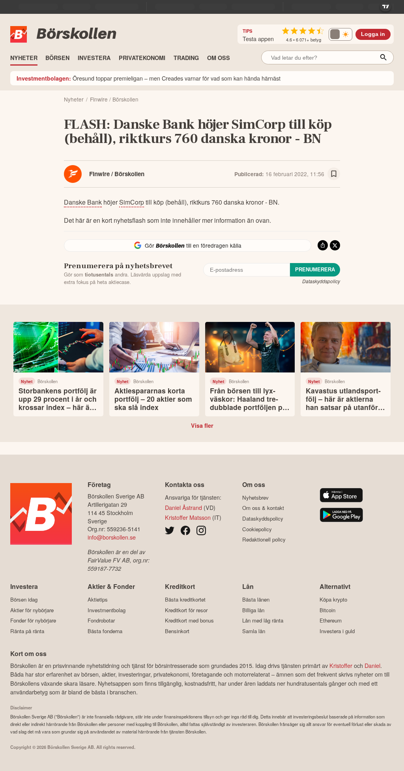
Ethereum (331, 620)
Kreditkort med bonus (189, 620)
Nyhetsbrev (255, 497)
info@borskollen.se (112, 537)
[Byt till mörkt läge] (340, 34)
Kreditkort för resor (186, 610)
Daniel (372, 665)
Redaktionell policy (264, 539)
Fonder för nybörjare (33, 620)
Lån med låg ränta (262, 620)
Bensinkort (177, 631)
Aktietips (98, 599)
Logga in (373, 34)
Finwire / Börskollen (116, 173)
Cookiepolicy (257, 529)
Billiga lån (253, 610)
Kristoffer (340, 665)
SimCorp (131, 202)
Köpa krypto (333, 599)
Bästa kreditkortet (185, 599)
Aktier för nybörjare (32, 610)
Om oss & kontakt (263, 507)
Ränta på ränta (27, 631)
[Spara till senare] (333, 173)
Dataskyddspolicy (321, 281)
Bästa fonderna (105, 631)
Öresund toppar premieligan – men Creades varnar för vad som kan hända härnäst (149, 78)
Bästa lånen (255, 599)
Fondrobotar (101, 620)
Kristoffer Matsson (188, 517)
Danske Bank (83, 202)
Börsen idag (23, 599)
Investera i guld (337, 631)
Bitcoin (327, 610)
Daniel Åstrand (183, 507)
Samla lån (253, 631)
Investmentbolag (106, 610)
